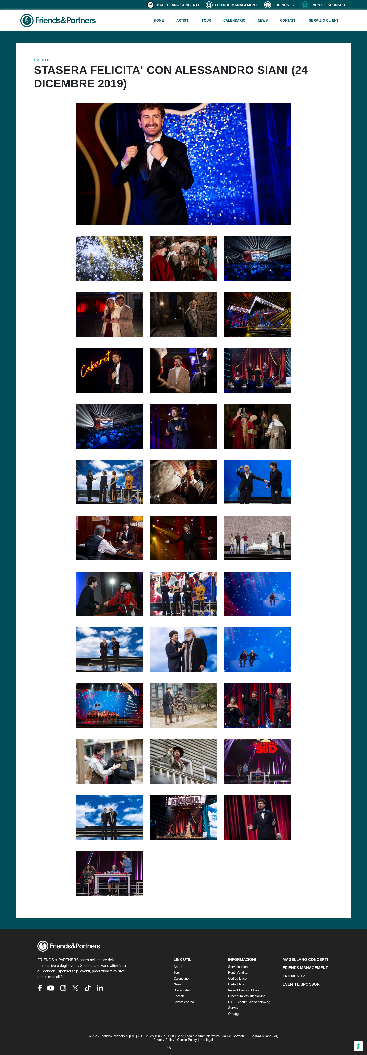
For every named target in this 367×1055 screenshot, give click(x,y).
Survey (233, 1008)
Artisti (183, 20)
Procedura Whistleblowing (246, 996)
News (263, 20)
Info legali (207, 1040)
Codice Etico (237, 978)
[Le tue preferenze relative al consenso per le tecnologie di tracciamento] (358, 1046)
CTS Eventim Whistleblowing (249, 1002)
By (169, 1047)
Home (159, 20)
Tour (206, 20)
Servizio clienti (324, 20)
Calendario (234, 20)
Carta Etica (236, 984)
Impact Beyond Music (244, 990)
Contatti (288, 20)
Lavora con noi (184, 1002)
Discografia (182, 990)
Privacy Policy (163, 1040)
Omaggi (233, 1014)
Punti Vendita (237, 972)
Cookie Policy (187, 1040)
